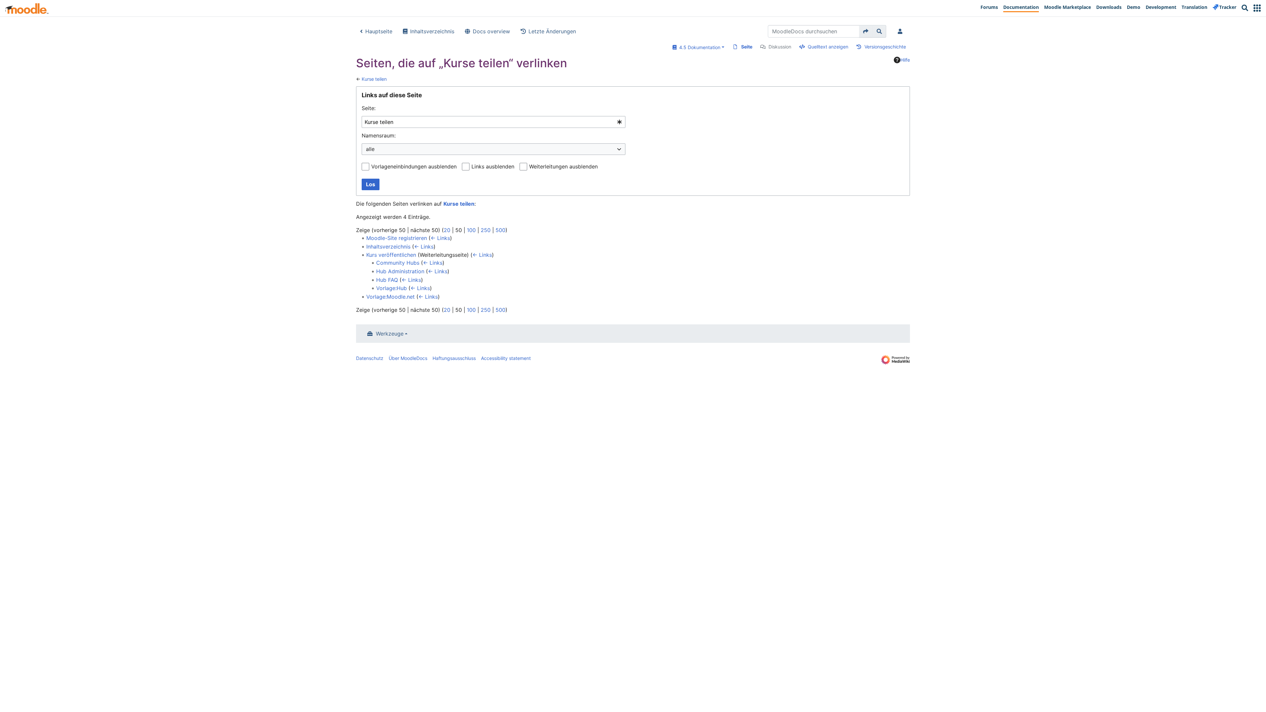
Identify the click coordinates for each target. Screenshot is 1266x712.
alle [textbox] (370, 149)
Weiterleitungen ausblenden (563, 166)
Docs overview (491, 31)
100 (471, 230)
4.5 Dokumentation (698, 47)
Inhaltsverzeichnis (432, 31)
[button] (1257, 8)
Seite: (369, 108)
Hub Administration (400, 271)
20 (447, 230)
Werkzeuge (390, 333)
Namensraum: (379, 135)
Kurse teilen (374, 79)
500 (500, 230)
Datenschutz (369, 358)
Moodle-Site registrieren (396, 238)
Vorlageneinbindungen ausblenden (414, 166)
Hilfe (905, 60)
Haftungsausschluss (454, 358)
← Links (440, 238)
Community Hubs (397, 262)
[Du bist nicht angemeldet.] (901, 31)
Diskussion (780, 46)
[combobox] (493, 122)
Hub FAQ (387, 280)
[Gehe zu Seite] (866, 31)
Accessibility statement (506, 358)
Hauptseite (378, 31)
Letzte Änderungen (552, 31)
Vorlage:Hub (391, 288)
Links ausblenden (492, 166)
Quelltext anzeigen (828, 46)
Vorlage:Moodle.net (390, 296)
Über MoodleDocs (408, 358)
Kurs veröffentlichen (391, 255)
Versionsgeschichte (885, 46)
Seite (746, 46)
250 (486, 230)
